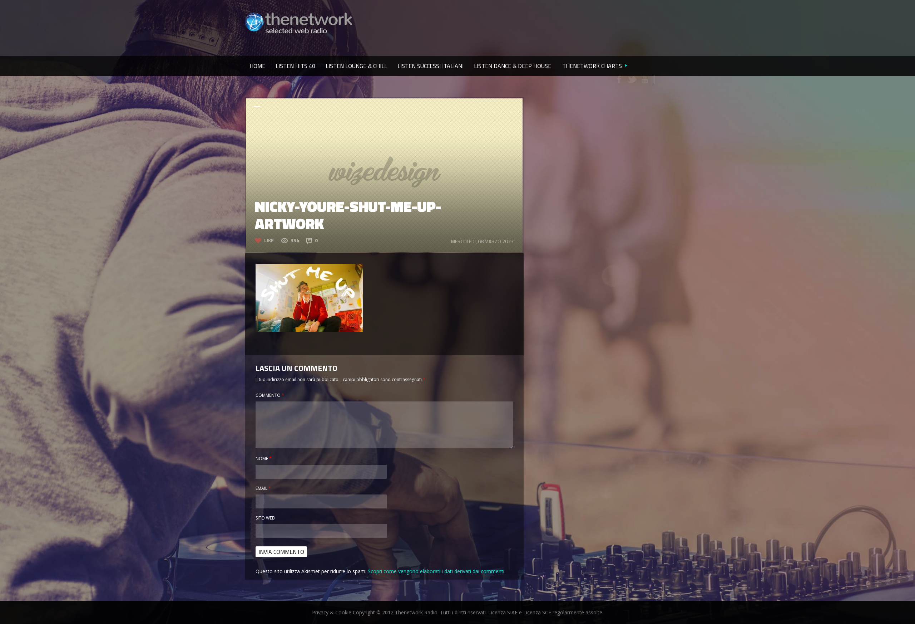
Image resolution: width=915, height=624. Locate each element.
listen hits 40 (295, 66)
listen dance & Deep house (512, 66)
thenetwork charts (592, 66)
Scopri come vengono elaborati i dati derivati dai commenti (436, 571)
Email (263, 488)
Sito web (265, 518)
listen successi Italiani (430, 66)
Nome (264, 458)
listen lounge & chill (356, 66)
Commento (270, 395)
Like (269, 240)
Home (257, 66)
